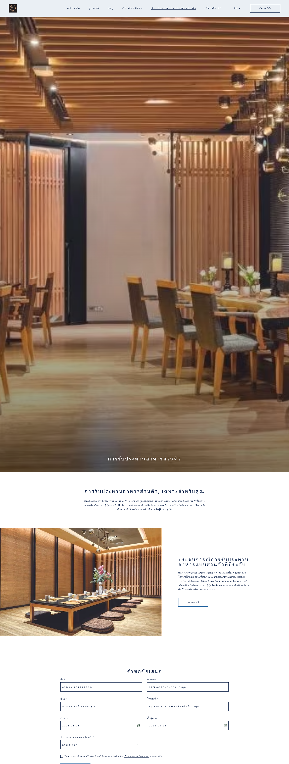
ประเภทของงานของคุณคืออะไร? (77, 737)
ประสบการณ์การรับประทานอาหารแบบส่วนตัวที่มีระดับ (213, 562)
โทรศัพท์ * (152, 698)
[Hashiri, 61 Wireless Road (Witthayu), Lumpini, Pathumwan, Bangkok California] (13, 8)
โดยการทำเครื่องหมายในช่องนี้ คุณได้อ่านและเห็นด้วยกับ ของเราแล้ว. (114, 756)
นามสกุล (151, 679)
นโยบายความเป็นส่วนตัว (136, 756)
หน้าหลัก (73, 8)
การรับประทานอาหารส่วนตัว (144, 458)
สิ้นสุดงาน (152, 718)
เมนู (111, 8)
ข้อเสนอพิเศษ (132, 8)
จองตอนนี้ (193, 602)
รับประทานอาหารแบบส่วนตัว (173, 8)
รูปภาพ (94, 8)
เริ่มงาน (64, 718)
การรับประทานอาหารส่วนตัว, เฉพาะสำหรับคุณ (144, 491)
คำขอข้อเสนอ (144, 671)
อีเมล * (64, 698)
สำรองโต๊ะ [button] (265, 8)
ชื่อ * (62, 679)
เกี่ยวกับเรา (213, 8)
